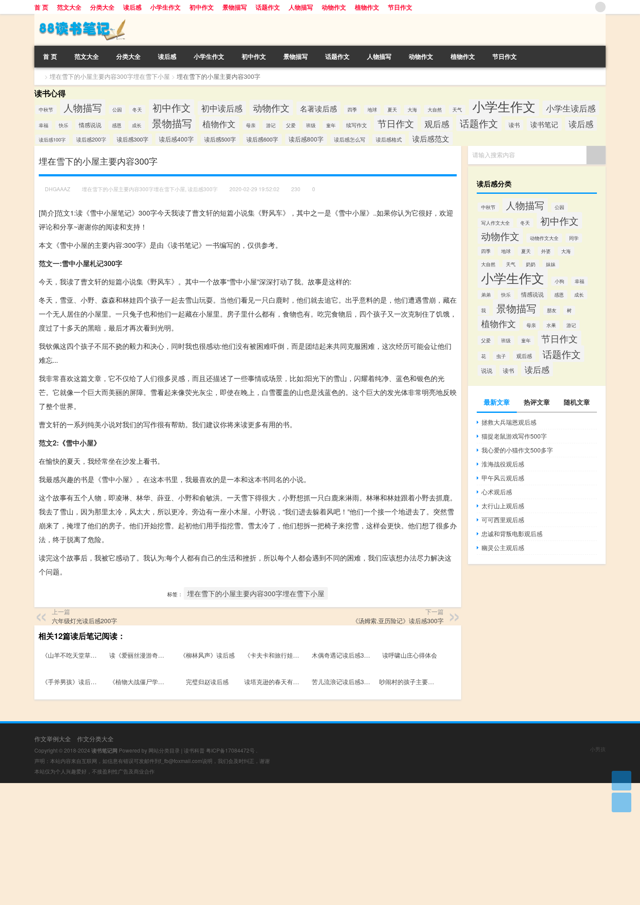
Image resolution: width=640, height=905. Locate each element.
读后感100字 (52, 139)
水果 (551, 325)
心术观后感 (497, 491)
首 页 (41, 7)
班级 (311, 125)
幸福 (43, 125)
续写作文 (356, 125)
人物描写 (301, 7)
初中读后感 (222, 108)
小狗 (559, 281)
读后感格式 (389, 139)
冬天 (137, 109)
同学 (574, 238)
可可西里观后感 (503, 519)
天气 (457, 109)
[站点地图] (600, 7)
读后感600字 (262, 139)
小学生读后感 (571, 108)
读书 (514, 125)
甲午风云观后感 (503, 477)
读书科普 (194, 750)
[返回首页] (621, 780)
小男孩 (598, 749)
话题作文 (268, 7)
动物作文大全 (544, 238)
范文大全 (69, 7)
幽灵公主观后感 (503, 547)
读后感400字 (176, 139)
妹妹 (551, 264)
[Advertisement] (261, 844)
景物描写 (234, 7)
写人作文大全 (495, 222)
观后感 (436, 123)
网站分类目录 (164, 750)
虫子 (501, 356)
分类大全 (102, 7)
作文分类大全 (95, 738)
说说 (486, 370)
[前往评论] (621, 802)
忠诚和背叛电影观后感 (512, 533)
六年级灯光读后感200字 (84, 620)
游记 (271, 125)
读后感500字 (220, 139)
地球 (372, 109)
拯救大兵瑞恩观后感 (509, 422)
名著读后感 (318, 108)
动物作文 (334, 7)
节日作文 (400, 7)
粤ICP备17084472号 (230, 750)
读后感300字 (132, 139)
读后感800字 (306, 139)
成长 (136, 125)
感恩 (116, 125)
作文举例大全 (52, 738)
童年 (331, 125)
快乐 (63, 125)
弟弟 (486, 294)
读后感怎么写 (349, 139)
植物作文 (367, 7)
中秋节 (46, 109)
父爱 (291, 125)
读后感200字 (91, 139)
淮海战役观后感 (503, 463)
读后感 (132, 7)
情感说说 (90, 125)
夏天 (392, 109)
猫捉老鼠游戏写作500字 (514, 436)
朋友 (551, 310)
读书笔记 (544, 124)
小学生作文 (165, 7)
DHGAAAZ (57, 188)
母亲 (251, 125)
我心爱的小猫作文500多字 (517, 450)
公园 (117, 109)
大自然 (435, 109)
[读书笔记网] (80, 17)
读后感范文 (430, 138)
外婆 (546, 251)
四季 (352, 109)
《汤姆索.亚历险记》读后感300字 (398, 620)
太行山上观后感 (503, 505)
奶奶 (531, 264)
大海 (412, 109)
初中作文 (201, 7)
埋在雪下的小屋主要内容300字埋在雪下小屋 (110, 76)
